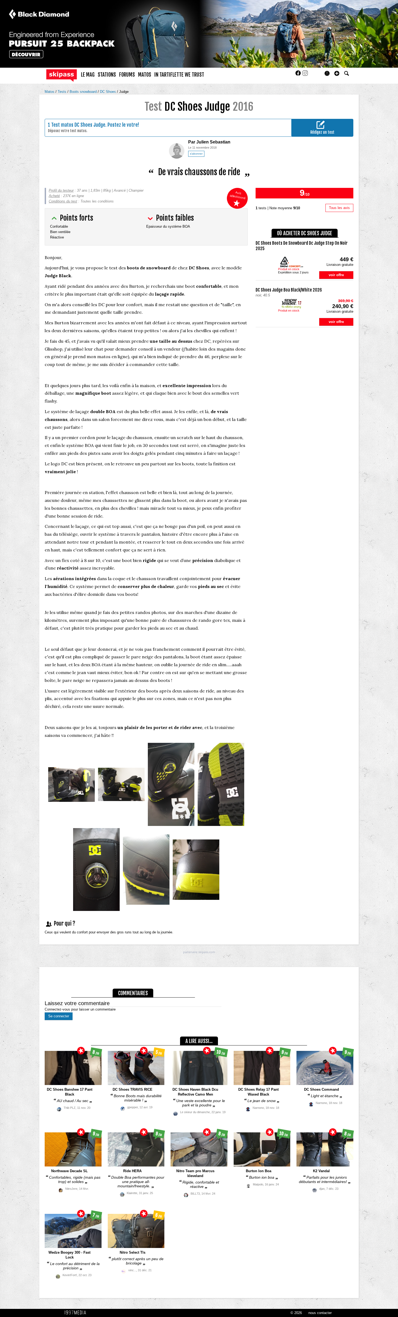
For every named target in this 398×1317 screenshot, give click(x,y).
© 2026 (296, 1313)
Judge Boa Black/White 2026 (289, 290)
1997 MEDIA (77, 1312)
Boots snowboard (84, 92)
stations (107, 74)
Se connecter (58, 1016)
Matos (50, 92)
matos (144, 74)
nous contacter (320, 1313)
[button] (337, 73)
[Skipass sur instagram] (305, 75)
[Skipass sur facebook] (298, 75)
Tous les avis (339, 208)
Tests (62, 92)
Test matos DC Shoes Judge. (78, 125)
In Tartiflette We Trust (179, 74)
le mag (87, 74)
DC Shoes (108, 92)
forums (127, 74)
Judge (124, 92)
